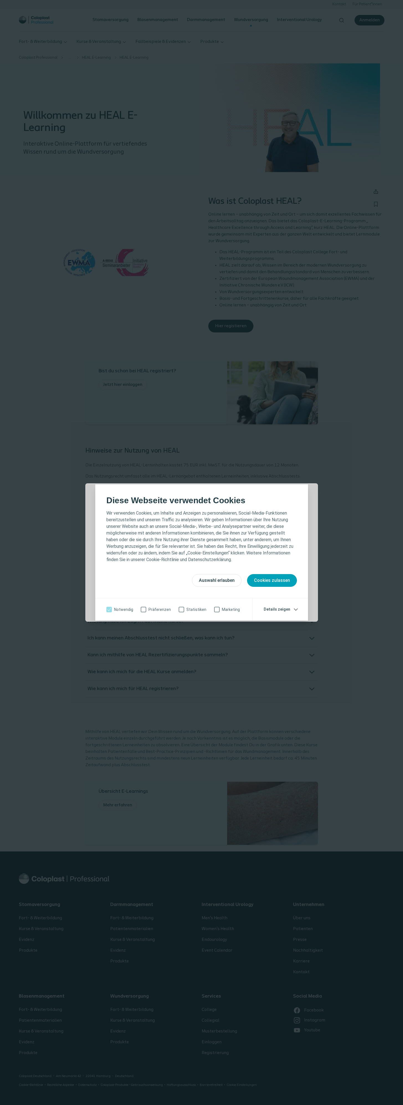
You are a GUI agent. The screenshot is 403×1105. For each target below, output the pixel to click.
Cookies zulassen (272, 580)
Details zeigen (277, 609)
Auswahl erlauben (217, 580)
